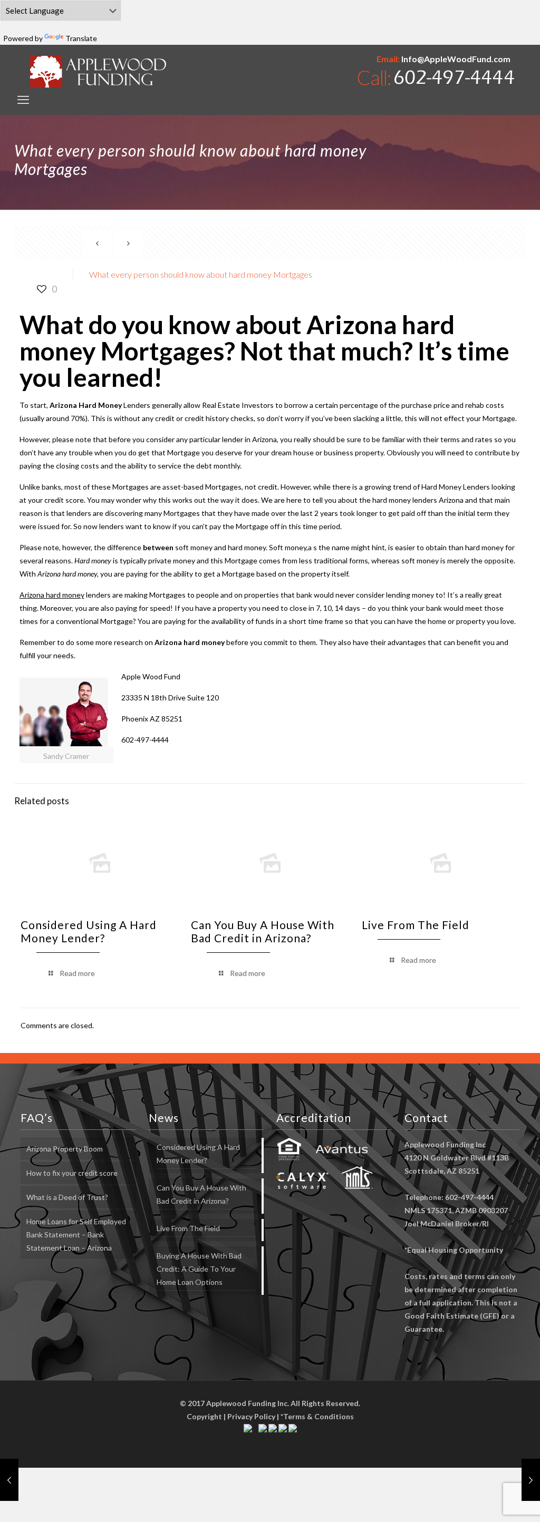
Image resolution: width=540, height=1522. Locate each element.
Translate (81, 38)
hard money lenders (404, 499)
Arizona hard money (190, 642)
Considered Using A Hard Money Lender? (89, 931)
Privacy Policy (251, 1416)
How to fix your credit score (72, 1172)
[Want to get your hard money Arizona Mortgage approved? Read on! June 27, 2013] (531, 1480)
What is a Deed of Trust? (67, 1197)
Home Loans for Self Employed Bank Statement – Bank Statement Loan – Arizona (76, 1234)
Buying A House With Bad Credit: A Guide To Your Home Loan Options (199, 1268)
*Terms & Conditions (317, 1416)
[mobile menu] (23, 100)
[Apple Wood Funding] (98, 71)
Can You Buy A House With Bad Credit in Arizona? (262, 931)
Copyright (204, 1416)
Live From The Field (415, 924)
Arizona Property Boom (64, 1148)
